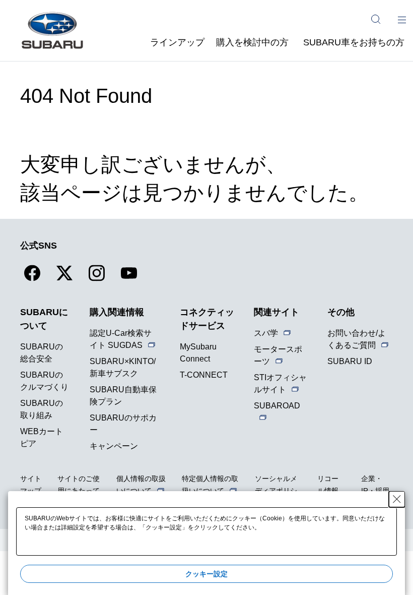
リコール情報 (327, 484)
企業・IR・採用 (375, 484)
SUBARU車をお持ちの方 (353, 42)
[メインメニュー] (402, 19)
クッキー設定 (206, 574)
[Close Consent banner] (397, 499)
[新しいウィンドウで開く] (32, 279)
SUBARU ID (349, 361)
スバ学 (266, 333)
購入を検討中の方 (252, 42)
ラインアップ (177, 42)
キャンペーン (114, 446)
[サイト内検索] (376, 19)
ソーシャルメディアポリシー (276, 490)
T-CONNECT (204, 375)
